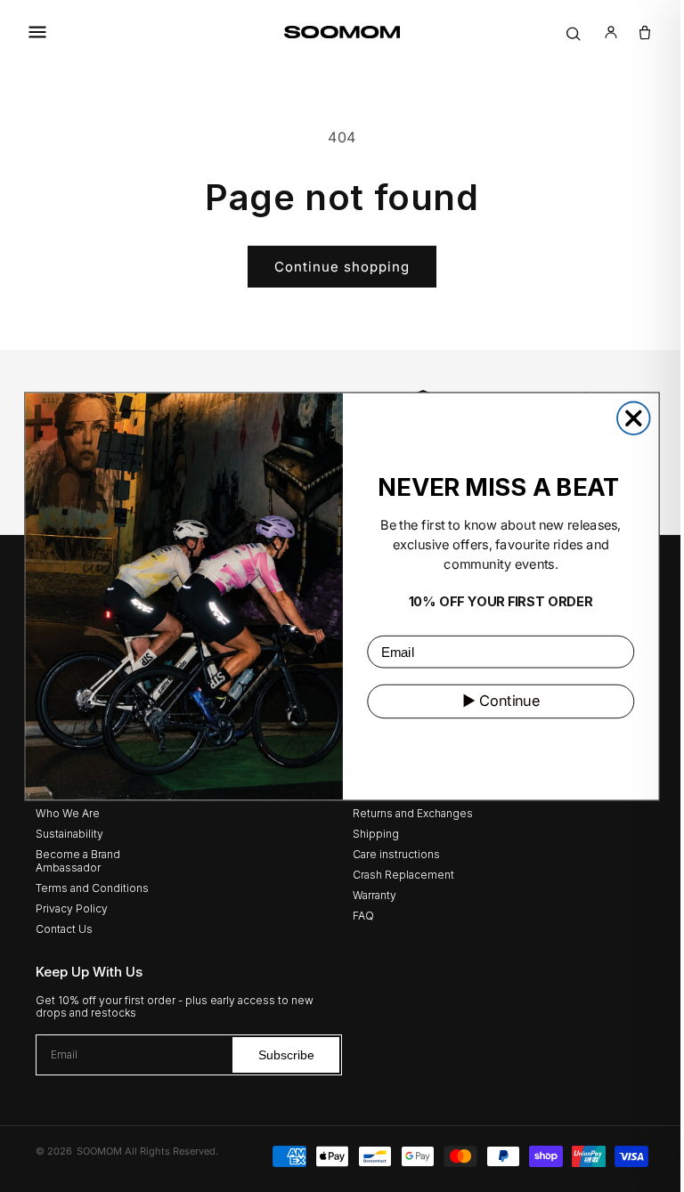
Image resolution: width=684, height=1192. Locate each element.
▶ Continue (494, 700)
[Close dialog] (627, 417)
